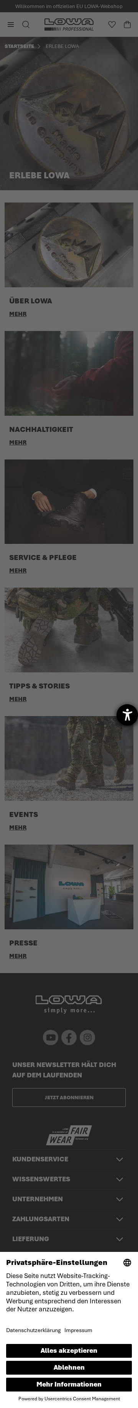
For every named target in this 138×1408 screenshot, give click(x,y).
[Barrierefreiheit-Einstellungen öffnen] (127, 715)
